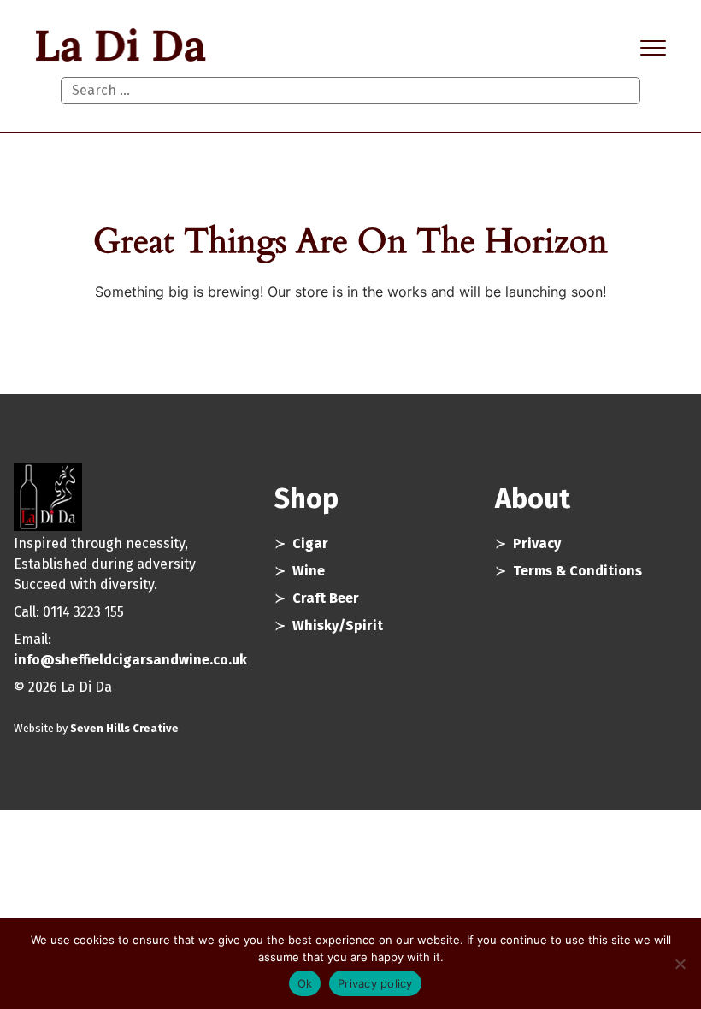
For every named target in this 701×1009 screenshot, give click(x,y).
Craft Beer (325, 598)
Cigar (310, 543)
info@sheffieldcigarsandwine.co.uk (130, 660)
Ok (305, 983)
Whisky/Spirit (337, 625)
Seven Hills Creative (124, 728)
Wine (308, 571)
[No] (679, 963)
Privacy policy (375, 983)
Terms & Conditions (577, 571)
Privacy (537, 543)
